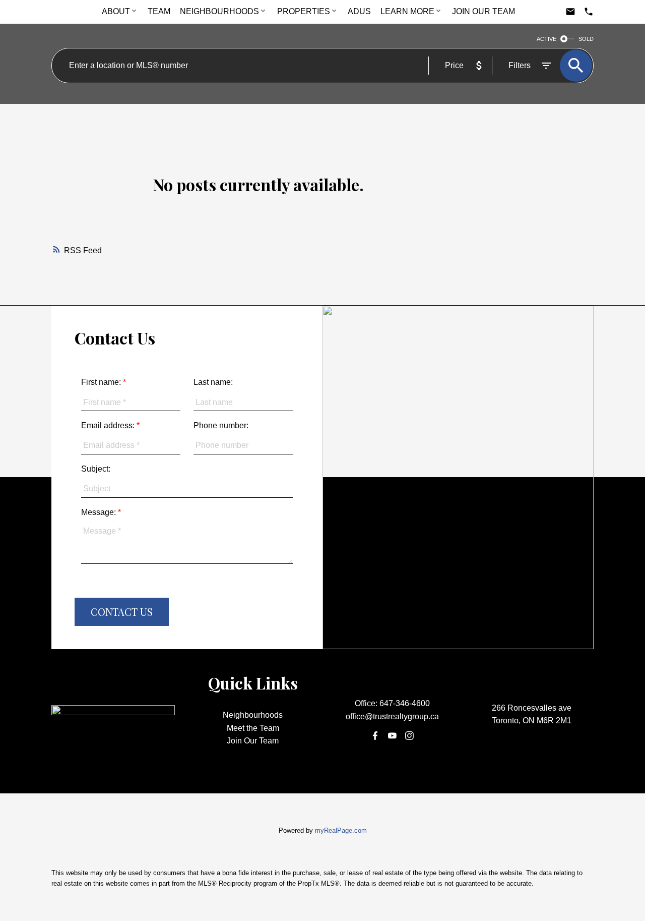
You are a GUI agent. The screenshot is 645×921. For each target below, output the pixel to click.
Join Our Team (253, 740)
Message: (99, 512)
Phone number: (221, 425)
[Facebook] (375, 736)
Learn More (407, 11)
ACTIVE (546, 39)
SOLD (586, 39)
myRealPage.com (341, 830)
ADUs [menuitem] (359, 11)
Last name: (213, 382)
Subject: (95, 469)
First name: (102, 382)
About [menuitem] (116, 11)
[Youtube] (392, 736)
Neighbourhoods (219, 11)
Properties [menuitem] (303, 11)
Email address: (109, 425)
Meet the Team (253, 728)
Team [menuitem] (159, 11)
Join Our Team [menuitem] (483, 11)
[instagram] (410, 736)
